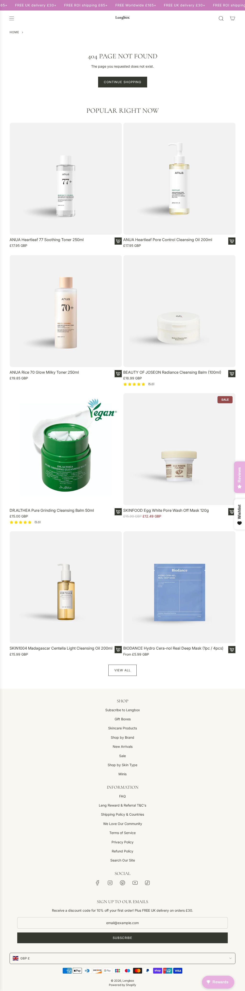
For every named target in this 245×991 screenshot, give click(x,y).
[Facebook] (97, 883)
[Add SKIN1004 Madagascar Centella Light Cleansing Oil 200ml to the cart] (118, 649)
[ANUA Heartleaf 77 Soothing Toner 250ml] (66, 179)
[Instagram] (110, 883)
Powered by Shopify (122, 985)
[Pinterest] (122, 883)
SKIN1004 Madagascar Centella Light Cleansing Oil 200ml (61, 648)
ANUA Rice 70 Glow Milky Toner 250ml (44, 372)
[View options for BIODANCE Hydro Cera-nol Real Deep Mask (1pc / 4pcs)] (231, 649)
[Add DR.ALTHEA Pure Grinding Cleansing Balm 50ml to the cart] (118, 511)
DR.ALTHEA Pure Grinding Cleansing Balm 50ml (52, 510)
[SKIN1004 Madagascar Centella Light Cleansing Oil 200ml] (66, 587)
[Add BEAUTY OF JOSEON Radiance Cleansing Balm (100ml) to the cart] (231, 373)
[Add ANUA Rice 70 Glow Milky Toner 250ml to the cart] (118, 373)
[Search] (221, 18)
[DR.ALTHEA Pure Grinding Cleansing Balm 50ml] (66, 449)
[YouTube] (135, 883)
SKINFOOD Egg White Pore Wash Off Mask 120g (166, 510)
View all (122, 670)
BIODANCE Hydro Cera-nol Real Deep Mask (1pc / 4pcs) (173, 648)
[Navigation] (11, 18)
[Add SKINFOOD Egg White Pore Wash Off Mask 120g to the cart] (231, 511)
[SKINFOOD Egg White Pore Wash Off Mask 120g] (179, 449)
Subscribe (122, 938)
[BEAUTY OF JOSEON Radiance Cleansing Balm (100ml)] (179, 311)
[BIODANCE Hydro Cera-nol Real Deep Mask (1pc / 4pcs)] (179, 587)
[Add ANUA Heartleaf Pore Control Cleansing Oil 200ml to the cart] (231, 241)
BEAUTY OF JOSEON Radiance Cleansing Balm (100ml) (172, 372)
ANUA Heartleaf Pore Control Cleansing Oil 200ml (167, 239)
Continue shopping (122, 82)
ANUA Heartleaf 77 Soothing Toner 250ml (47, 239)
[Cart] (232, 18)
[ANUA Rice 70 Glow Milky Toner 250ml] (66, 311)
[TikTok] (147, 883)
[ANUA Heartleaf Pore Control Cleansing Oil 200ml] (179, 179)
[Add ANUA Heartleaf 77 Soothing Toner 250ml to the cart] (118, 241)
